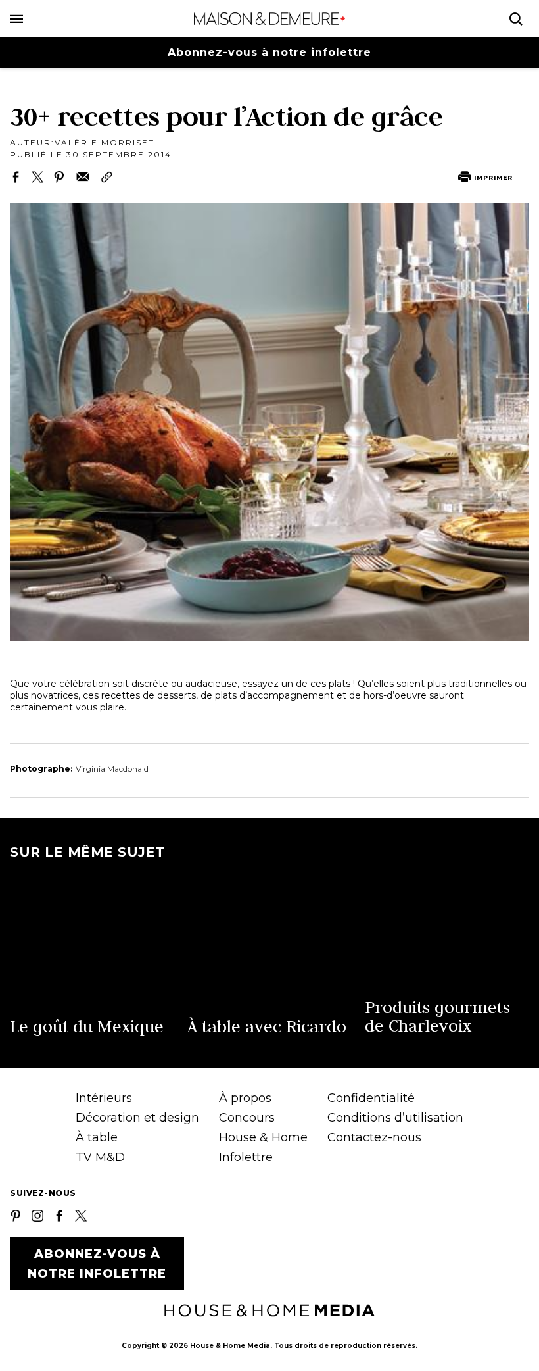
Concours (247, 1117)
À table (97, 1137)
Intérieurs (104, 1098)
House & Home (263, 1137)
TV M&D (100, 1157)
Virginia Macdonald (112, 769)
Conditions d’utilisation (395, 1117)
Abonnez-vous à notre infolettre (269, 52)
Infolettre (246, 1157)
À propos (245, 1098)
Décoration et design (137, 1117)
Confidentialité (371, 1098)
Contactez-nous (374, 1137)
